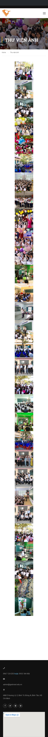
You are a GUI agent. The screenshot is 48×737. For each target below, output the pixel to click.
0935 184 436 (24, 674)
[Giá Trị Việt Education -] (9, 13)
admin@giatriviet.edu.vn (12, 684)
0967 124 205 (8, 674)
